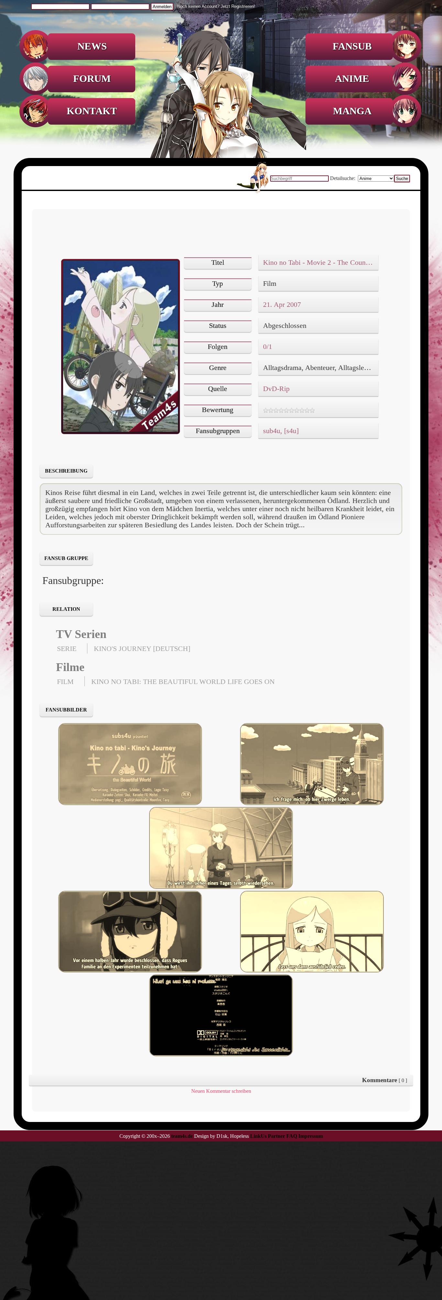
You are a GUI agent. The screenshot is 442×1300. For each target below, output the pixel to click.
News (92, 46)
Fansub (352, 46)
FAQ (291, 1136)
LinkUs (258, 1136)
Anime (352, 78)
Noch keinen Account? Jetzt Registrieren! (216, 6)
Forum (92, 78)
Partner (276, 1136)
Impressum (310, 1136)
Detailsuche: (343, 178)
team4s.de (182, 1136)
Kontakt (92, 111)
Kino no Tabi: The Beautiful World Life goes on (183, 682)
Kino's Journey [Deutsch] (142, 649)
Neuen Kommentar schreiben (221, 1091)
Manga (352, 111)
